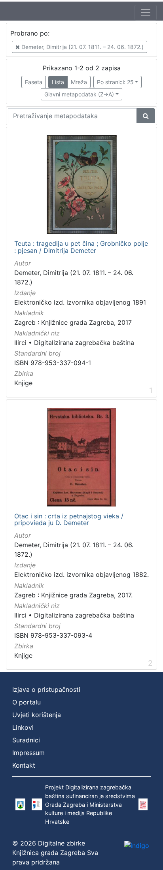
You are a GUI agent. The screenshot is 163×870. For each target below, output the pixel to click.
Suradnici (26, 740)
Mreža (79, 82)
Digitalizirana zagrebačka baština (84, 342)
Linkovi (23, 727)
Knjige (23, 383)
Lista (58, 82)
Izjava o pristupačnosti (46, 689)
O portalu (26, 702)
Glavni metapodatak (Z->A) (79, 94)
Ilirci (20, 342)
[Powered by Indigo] (137, 845)
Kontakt (23, 765)
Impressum (28, 753)
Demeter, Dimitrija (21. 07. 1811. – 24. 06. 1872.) (82, 46)
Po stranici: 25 (115, 82)
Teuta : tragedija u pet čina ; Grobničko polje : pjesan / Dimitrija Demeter (81, 247)
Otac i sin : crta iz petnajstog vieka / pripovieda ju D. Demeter (68, 520)
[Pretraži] (145, 115)
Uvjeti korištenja (36, 715)
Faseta (33, 82)
